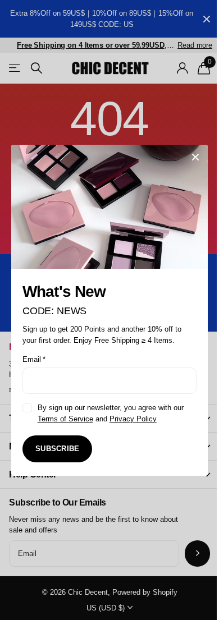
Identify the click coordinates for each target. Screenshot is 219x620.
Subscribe (57, 448)
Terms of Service (65, 418)
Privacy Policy (133, 418)
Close (195, 157)
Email (33, 359)
